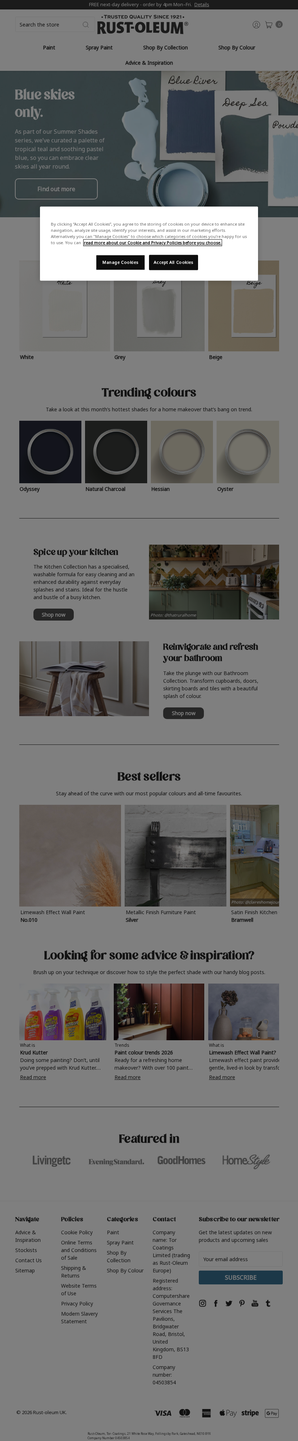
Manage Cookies (120, 262)
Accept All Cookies (173, 262)
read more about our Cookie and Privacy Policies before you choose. (152, 243)
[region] (149, 243)
